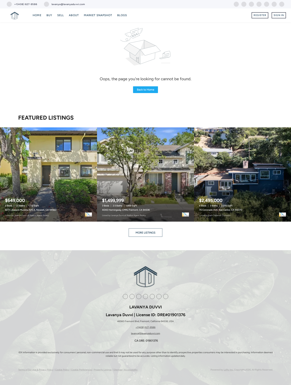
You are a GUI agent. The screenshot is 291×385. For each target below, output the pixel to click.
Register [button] (260, 15)
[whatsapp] (281, 4)
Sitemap (117, 369)
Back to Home (145, 89)
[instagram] (259, 4)
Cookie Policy (62, 369)
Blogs (122, 15)
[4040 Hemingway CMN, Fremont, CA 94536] (145, 174)
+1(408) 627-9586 (145, 327)
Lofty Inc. (229, 369)
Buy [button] (49, 15)
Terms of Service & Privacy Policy (35, 369)
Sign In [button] (279, 15)
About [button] (74, 15)
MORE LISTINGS (145, 232)
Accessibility (131, 369)
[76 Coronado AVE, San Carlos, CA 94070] (242, 174)
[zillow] (251, 4)
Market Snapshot (98, 15)
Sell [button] (60, 15)
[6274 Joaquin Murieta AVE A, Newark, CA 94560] (48, 174)
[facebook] (236, 4)
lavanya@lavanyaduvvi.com (145, 333)
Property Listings (103, 369)
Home (37, 15)
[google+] (274, 4)
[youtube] (266, 4)
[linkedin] (243, 4)
